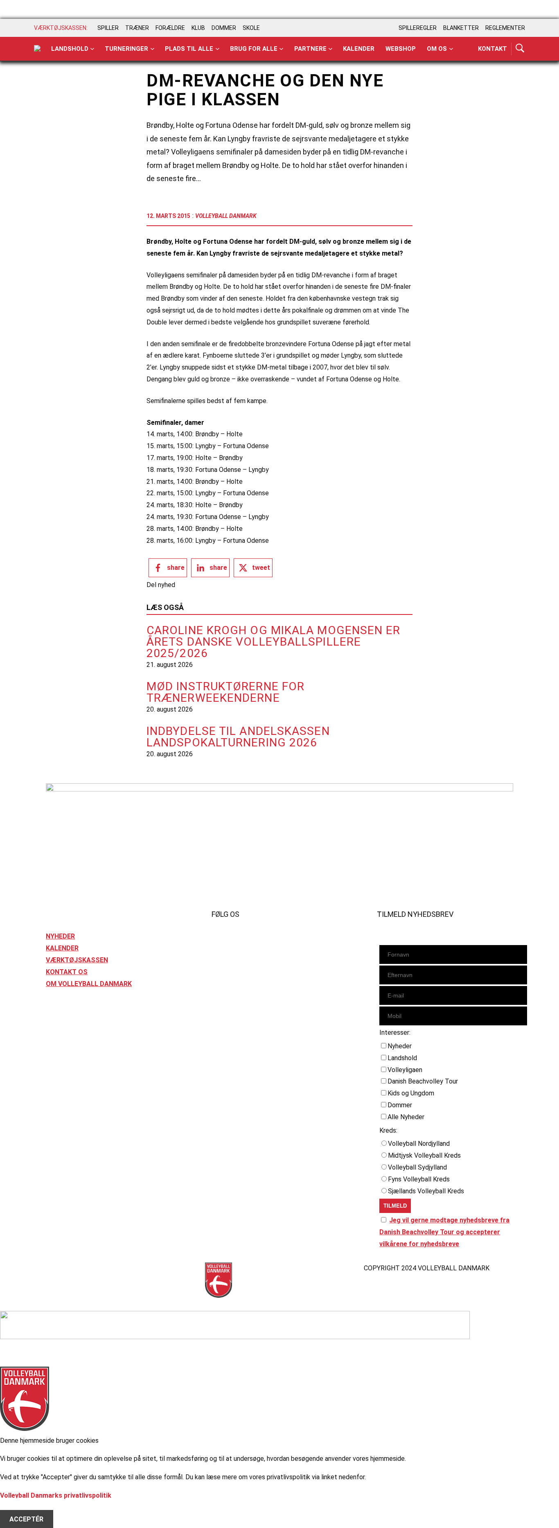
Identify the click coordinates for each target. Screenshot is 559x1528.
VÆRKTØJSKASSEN (77, 960)
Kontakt (492, 48)
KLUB (198, 28)
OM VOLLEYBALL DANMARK (89, 984)
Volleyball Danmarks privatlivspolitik (55, 1495)
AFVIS (18, 1507)
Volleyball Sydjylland (417, 1167)
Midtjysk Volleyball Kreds (424, 1155)
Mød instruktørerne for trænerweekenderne (225, 692)
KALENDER (62, 948)
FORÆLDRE (170, 28)
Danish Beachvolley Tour (423, 1081)
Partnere (310, 48)
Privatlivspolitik (70, 1268)
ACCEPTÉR (26, 1519)
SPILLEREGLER (418, 28)
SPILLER (108, 28)
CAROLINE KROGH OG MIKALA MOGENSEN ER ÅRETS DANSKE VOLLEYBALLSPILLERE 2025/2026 (274, 642)
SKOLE (251, 28)
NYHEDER (60, 936)
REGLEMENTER (505, 28)
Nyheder (400, 1046)
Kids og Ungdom (411, 1093)
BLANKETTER (461, 28)
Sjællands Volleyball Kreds (426, 1191)
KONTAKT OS (67, 972)
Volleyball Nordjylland (419, 1143)
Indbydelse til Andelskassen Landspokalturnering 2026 (238, 736)
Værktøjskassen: (61, 28)
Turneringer (126, 48)
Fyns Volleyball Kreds (419, 1179)
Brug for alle (253, 48)
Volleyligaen (405, 1070)
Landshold (69, 48)
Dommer (400, 1105)
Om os (437, 48)
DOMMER (224, 28)
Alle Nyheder (406, 1117)
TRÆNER (137, 28)
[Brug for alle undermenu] (92, 49)
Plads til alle (189, 48)
